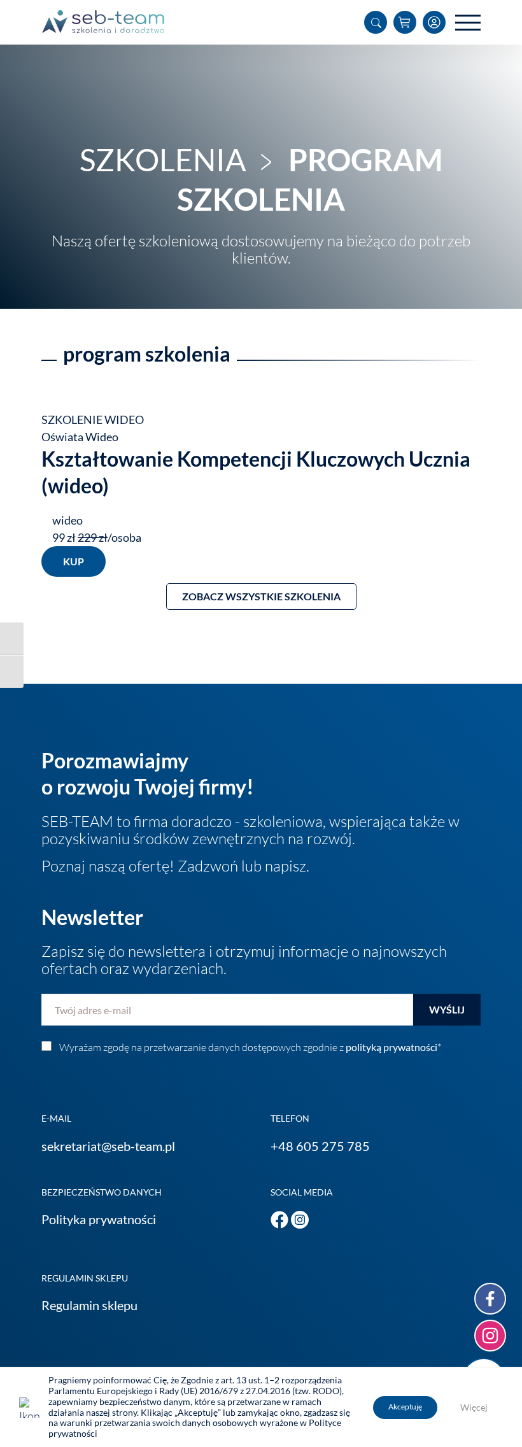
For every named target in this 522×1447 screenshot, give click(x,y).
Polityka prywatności (98, 1219)
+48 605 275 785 (320, 1146)
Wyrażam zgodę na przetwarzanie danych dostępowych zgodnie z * (250, 1047)
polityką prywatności (391, 1047)
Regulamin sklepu (89, 1305)
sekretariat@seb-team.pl (108, 1146)
